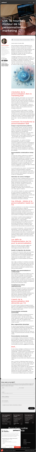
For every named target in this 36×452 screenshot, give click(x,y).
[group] (23, 39)
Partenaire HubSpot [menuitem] (27, 442)
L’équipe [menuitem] (24, 441)
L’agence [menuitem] (24, 439)
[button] (12, 40)
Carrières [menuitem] (25, 443)
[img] (31, 39)
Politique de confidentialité (30, 450)
